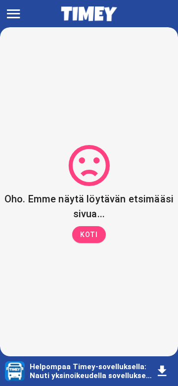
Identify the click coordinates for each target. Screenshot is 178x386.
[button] (89, 234)
